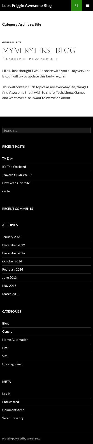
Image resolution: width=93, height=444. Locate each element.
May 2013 (9, 285)
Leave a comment (44, 59)
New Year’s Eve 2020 (16, 183)
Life (4, 348)
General (8, 42)
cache (6, 191)
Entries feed (10, 402)
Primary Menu (87, 5)
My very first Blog (38, 50)
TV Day (7, 158)
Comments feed (13, 410)
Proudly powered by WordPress (21, 438)
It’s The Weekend (14, 166)
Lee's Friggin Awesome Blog (27, 5)
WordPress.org (12, 418)
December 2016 (13, 253)
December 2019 (13, 245)
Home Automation (15, 339)
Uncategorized (12, 364)
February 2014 (12, 269)
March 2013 (10, 294)
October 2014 (12, 261)
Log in (6, 393)
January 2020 (11, 237)
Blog (5, 323)
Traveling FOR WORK (17, 175)
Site (18, 42)
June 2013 (9, 277)
